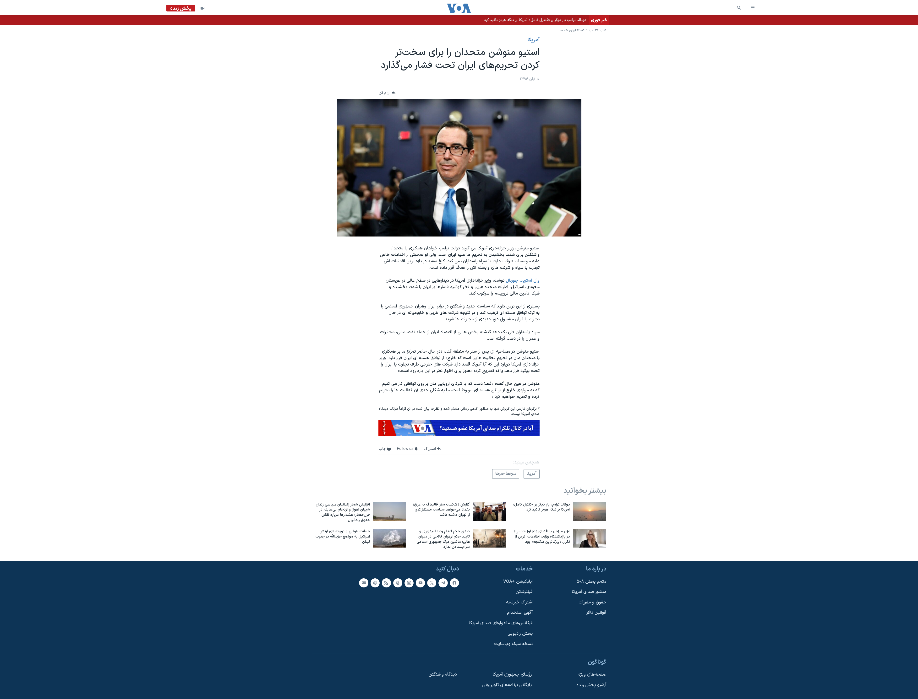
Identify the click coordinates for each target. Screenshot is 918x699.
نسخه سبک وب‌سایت (513, 644)
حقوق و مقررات (592, 602)
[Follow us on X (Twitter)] (431, 582)
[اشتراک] (363, 582)
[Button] (387, 93)
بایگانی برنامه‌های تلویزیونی (507, 685)
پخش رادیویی (520, 633)
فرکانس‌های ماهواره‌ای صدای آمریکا (501, 623)
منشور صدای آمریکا (589, 592)
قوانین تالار (596, 613)
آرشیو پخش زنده (591, 685)
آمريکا (534, 40)
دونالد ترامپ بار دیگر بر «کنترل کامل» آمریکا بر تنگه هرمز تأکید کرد (535, 20)
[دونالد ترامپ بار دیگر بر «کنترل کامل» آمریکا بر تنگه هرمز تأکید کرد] (589, 511)
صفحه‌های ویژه (592, 675)
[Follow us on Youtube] (420, 582)
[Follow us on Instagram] (409, 582)
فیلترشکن (524, 592)
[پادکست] (375, 582)
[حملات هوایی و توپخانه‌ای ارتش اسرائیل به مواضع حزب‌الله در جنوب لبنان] (389, 538)
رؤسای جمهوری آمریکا (512, 675)
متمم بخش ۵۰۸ (591, 581)
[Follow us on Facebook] (454, 582)
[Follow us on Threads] (397, 582)
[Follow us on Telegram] (443, 582)
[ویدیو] (202, 8)
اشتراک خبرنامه (519, 602)
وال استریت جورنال (523, 280)
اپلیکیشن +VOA (518, 581)
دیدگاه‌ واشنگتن (443, 675)
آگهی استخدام (520, 613)
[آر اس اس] (386, 582)
